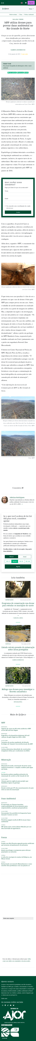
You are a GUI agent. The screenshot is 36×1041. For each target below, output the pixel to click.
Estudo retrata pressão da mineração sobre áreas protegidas (18, 648)
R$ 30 (14, 561)
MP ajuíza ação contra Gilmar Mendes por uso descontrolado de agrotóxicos (16, 827)
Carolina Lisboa (18, 618)
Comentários (17, 488)
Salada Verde (18, 19)
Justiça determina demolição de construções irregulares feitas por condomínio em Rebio (16, 750)
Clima (20, 14)
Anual (24, 557)
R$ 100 (28, 561)
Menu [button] (31, 9)
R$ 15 (8, 561)
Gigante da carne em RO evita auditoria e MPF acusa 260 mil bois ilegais (16, 729)
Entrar (4, 1038)
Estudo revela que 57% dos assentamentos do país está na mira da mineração (17, 789)
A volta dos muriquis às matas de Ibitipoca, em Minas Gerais (16, 858)
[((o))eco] (5, 9)
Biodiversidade (13, 14)
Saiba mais (4, 998)
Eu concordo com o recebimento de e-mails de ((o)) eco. (18, 207)
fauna (4, 837)
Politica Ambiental (29, 14)
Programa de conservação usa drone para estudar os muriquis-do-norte (18, 604)
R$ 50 (21, 561)
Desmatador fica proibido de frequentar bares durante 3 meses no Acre (16, 814)
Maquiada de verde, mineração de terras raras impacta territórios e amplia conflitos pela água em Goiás (17, 767)
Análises (3, 772)
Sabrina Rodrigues (18, 50)
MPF (27, 72)
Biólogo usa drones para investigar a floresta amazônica (18, 690)
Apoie (31, 2)
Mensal (11, 557)
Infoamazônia (18, 702)
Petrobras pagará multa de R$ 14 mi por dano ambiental (15, 820)
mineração (21, 72)
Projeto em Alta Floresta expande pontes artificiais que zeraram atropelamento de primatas (17, 844)
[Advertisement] (18, 896)
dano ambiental (12, 72)
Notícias (8, 644)
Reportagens (9, 600)
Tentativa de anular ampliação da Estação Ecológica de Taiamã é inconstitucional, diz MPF (17, 743)
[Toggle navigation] (25, 2)
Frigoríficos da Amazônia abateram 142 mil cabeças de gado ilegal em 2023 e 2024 (15, 736)
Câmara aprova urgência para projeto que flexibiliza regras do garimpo (14, 782)
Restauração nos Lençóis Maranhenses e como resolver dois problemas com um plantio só (16, 864)
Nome (6, 191)
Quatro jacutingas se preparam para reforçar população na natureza (16, 851)
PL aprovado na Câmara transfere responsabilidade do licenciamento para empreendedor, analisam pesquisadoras (14, 806)
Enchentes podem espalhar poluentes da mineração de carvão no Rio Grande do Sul (15, 775)
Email (6, 198)
